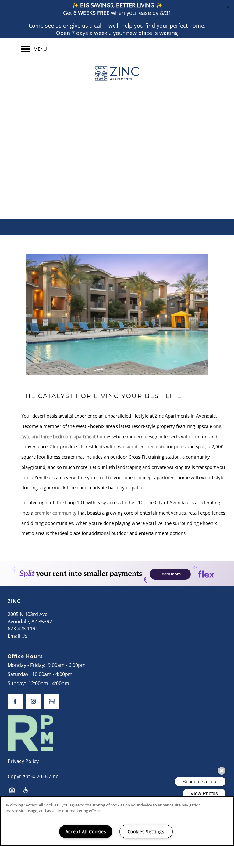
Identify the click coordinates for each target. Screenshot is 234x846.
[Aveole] (135, 173)
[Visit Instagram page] (123, 173)
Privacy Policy (23, 761)
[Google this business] (110, 173)
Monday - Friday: (26, 665)
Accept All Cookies (86, 831)
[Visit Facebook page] (98, 173)
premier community (55, 513)
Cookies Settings (146, 831)
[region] (117, 821)
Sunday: (17, 683)
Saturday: (19, 674)
